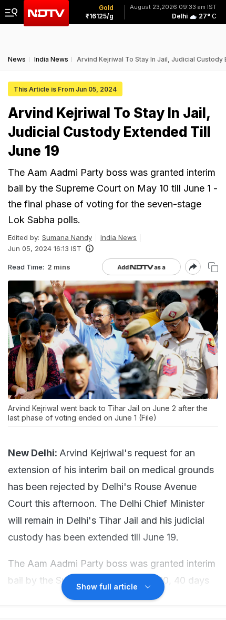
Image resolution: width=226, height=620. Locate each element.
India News (118, 237)
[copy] (213, 267)
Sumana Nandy (67, 237)
